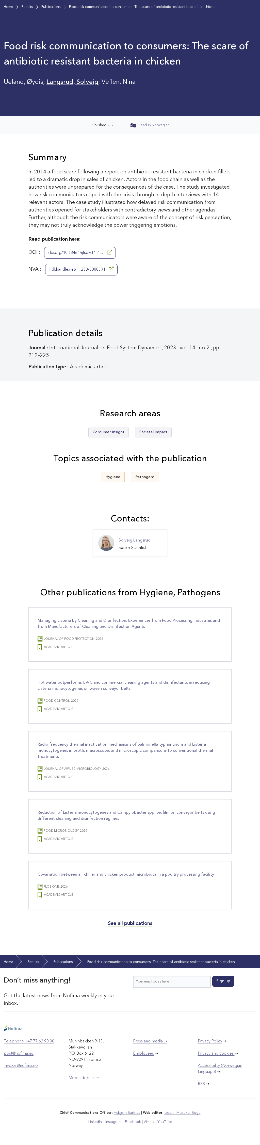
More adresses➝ (84, 1078)
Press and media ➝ (150, 1041)
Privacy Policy (210, 1041)
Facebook (133, 1122)
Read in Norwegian (154, 125)
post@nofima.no (19, 1054)
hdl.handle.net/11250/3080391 (77, 270)
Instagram (113, 1122)
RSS (201, 1084)
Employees (143, 1054)
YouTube (164, 1122)
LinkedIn (95, 1122)
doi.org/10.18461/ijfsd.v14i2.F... (76, 253)
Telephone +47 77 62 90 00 (29, 1041)
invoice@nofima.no (21, 1066)
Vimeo (149, 1122)
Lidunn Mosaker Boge (183, 1113)
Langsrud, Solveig (72, 82)
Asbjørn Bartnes (127, 1113)
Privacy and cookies (216, 1054)
